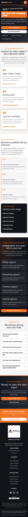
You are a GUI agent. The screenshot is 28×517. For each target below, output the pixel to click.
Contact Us (14, 453)
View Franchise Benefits (14, 31)
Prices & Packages (14, 461)
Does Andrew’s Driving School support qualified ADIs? (11, 366)
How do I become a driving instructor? (10, 335)
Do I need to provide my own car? (12, 347)
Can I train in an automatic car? (11, 360)
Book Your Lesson (14, 419)
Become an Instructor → (9, 84)
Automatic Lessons (14, 468)
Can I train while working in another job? (13, 353)
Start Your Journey (14, 27)
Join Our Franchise (14, 402)
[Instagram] (14, 492)
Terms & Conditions (22, 514)
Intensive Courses (14, 463)
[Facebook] (10, 492)
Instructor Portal (14, 483)
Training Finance (8, 229)
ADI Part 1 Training (8, 213)
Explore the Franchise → (9, 126)
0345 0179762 (14, 448)
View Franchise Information (14, 310)
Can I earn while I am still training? (12, 341)
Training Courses (8, 225)
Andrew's (6, 2)
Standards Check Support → (11, 105)
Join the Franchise (14, 479)
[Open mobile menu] (25, 2)
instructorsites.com (13, 514)
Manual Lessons (14, 465)
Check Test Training (14, 481)
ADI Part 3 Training (8, 221)
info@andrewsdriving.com (14, 450)
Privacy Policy (5, 514)
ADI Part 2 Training (8, 217)
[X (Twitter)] (17, 492)
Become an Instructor (14, 398)
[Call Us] (21, 2)
